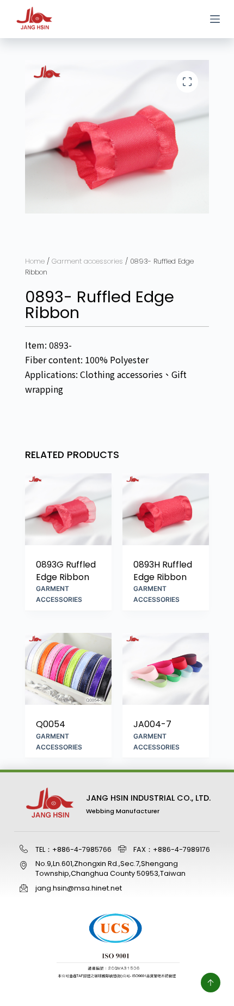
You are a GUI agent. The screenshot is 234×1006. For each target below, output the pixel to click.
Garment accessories (87, 261)
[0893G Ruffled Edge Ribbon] (68, 509)
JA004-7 (152, 724)
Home (35, 261)
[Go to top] (210, 982)
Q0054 (50, 724)
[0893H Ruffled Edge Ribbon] (165, 509)
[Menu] (215, 19)
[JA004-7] (165, 669)
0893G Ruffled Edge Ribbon (66, 571)
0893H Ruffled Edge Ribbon (162, 571)
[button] (187, 82)
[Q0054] (68, 669)
